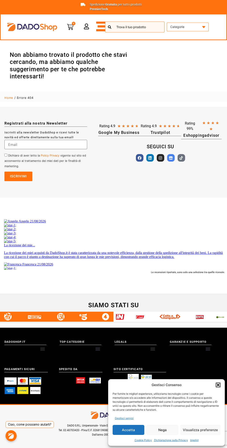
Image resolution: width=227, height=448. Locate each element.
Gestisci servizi (124, 418)
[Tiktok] (181, 158)
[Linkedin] (150, 158)
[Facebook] (139, 158)
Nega (162, 430)
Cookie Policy (143, 440)
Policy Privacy (50, 155)
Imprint (194, 440)
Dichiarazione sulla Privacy (171, 440)
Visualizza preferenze (200, 430)
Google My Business (118, 132)
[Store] (171, 158)
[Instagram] (160, 158)
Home (8, 97)
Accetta (128, 430)
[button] (218, 385)
